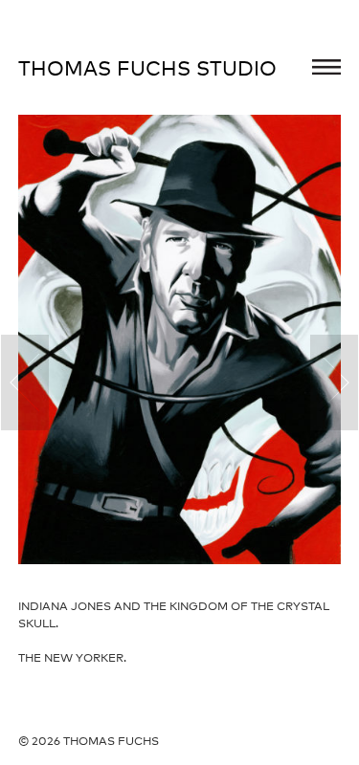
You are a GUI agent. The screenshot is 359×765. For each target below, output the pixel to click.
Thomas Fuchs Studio (147, 67)
